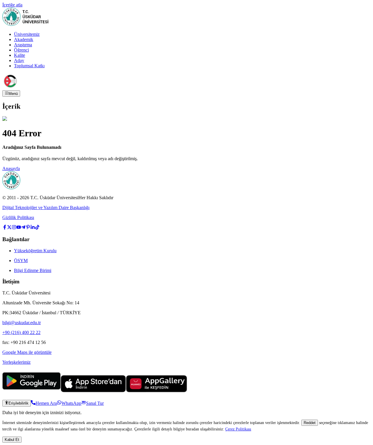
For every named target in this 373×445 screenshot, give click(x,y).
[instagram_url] (14, 227)
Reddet (310, 423)
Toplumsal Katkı (29, 65)
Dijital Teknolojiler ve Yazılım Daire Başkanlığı (45, 207)
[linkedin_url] (32, 227)
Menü (13, 93)
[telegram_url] (23, 227)
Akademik (23, 39)
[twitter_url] (9, 227)
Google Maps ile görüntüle (27, 352)
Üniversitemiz (27, 34)
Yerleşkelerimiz (16, 362)
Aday (19, 60)
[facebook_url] (4, 227)
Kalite (19, 55)
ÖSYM (21, 260)
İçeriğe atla (12, 4)
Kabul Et (12, 439)
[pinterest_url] (28, 227)
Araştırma (23, 44)
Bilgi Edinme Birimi (32, 270)
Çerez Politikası (238, 429)
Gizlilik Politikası (18, 217)
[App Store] (93, 390)
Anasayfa (11, 168)
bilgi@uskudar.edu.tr (21, 322)
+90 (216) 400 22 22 (21, 332)
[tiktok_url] (37, 227)
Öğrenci (21, 49)
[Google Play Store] (31, 390)
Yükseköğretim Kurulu (35, 250)
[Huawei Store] (156, 390)
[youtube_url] (18, 227)
